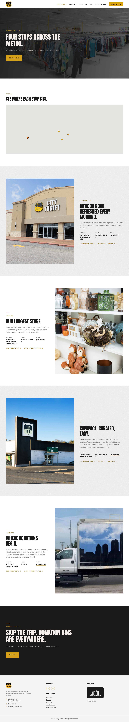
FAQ (91, 4)
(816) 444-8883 (115, 455)
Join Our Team (101, 4)
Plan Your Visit (14, 58)
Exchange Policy (51, 707)
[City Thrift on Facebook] (48, 688)
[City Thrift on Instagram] (53, 688)
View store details (107, 243)
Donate (72, 4)
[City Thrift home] (8, 4)
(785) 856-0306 (41, 564)
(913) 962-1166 (40, 340)
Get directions (87, 243)
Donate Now (116, 4)
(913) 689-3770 (114, 235)
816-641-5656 (12, 704)
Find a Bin (12, 655)
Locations (61, 4)
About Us (83, 4)
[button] (62, 139)
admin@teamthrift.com (15, 706)
